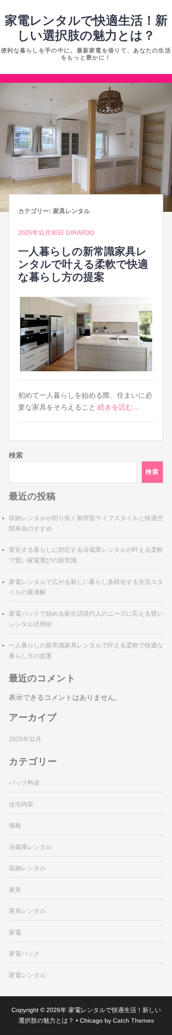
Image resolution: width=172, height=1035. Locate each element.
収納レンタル (27, 868)
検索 (16, 455)
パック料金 (24, 782)
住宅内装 (21, 804)
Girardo (80, 232)
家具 (15, 889)
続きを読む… (118, 407)
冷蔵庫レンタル (30, 846)
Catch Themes (133, 1020)
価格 (15, 825)
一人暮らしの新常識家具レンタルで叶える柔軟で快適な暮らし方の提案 (83, 264)
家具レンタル (27, 910)
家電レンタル (27, 975)
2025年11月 (25, 739)
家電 (15, 932)
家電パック (24, 953)
